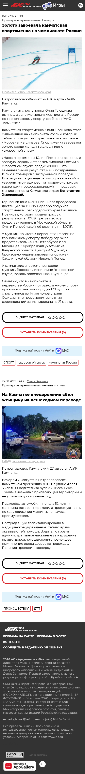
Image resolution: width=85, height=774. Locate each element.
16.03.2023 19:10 (12, 16)
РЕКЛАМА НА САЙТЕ (18, 636)
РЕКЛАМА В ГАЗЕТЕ (51, 636)
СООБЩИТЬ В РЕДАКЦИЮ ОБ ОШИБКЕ (32, 647)
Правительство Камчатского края (26, 92)
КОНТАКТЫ (11, 642)
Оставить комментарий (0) (43, 332)
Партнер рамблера (37, 755)
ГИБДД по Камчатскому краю (23, 461)
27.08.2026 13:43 (13, 381)
